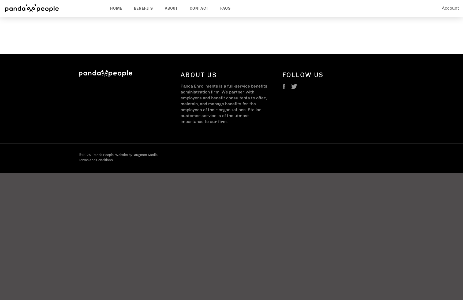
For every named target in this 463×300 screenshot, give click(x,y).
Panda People (103, 155)
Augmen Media (146, 155)
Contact (199, 8)
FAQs (225, 8)
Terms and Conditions (96, 160)
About (171, 8)
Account (450, 8)
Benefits (143, 8)
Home (116, 8)
